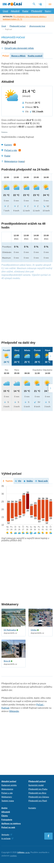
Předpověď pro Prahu (37, 789)
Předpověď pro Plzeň (37, 801)
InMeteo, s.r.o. (23, 852)
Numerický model (36, 785)
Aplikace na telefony (11, 823)
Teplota (9, 481)
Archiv (4, 808)
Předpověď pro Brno (37, 793)
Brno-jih (7, 661)
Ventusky (5, 834)
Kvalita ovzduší (35, 56)
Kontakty (32, 808)
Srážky (30, 481)
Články (4, 816)
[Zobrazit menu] (50, 4)
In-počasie (6, 838)
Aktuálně (15, 11)
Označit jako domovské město (19, 48)
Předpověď (36, 11)
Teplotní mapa (7, 801)
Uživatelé (5, 812)
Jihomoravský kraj (37, 26)
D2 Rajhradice (10, 630)
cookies (13, 856)
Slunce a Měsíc (18, 56)
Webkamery (6, 797)
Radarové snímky (9, 785)
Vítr (19, 481)
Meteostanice (10, 161)
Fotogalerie (6, 819)
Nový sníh (43, 481)
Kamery (8, 145)
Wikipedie (14, 711)
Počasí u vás (10, 150)
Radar (25, 11)
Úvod (5, 11)
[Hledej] (34, 4)
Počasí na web (8, 827)
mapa (21, 161)
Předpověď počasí (18, 26)
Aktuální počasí (8, 781)
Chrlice (34, 630)
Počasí (5, 56)
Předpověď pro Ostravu (38, 797)
